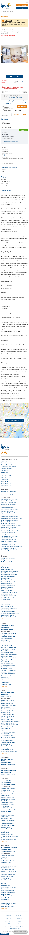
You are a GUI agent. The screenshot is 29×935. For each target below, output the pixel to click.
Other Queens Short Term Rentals (8, 633)
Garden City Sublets (5, 795)
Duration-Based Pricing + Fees (15, 97)
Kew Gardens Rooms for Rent (8, 673)
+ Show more (4, 552)
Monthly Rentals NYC (6, 485)
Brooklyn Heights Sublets (6, 583)
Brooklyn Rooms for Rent (7, 561)
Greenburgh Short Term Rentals (8, 887)
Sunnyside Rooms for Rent (7, 668)
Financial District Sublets (6, 537)
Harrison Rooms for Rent (6, 901)
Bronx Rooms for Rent (6, 696)
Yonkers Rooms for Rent (6, 858)
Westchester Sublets (6, 849)
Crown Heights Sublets (6, 610)
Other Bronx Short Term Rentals (8, 705)
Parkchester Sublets (5, 712)
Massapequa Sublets (6, 811)
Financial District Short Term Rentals (9, 536)
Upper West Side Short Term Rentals (9, 509)
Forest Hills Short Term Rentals (8, 649)
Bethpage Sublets (5, 832)
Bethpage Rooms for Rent (7, 834)
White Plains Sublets (5, 867)
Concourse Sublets (5, 744)
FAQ (9, 923)
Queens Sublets (5, 627)
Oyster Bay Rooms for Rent (7, 802)
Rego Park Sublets (5, 661)
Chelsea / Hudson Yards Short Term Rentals (11, 525)
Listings (8, 916)
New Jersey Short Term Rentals (8, 770)
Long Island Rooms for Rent (8, 784)
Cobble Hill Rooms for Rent (7, 606)
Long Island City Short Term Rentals (9, 644)
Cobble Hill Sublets (5, 604)
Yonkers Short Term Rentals (7, 855)
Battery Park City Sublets (6, 521)
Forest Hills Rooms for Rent (7, 652)
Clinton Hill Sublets (5, 599)
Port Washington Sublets (6, 837)
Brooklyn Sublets (5, 560)
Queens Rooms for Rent (7, 629)
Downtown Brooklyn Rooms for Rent (9, 616)
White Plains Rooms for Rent (7, 869)
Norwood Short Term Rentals (7, 716)
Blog (19, 921)
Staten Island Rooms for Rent (8, 764)
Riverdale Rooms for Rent (7, 703)
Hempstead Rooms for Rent (7, 791)
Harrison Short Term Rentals (7, 898)
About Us (8, 918)
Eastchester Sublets (5, 894)
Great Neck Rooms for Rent (7, 823)
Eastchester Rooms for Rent (7, 895)
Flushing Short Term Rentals (7, 681)
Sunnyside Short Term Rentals (8, 665)
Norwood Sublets (5, 717)
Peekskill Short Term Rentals (7, 876)
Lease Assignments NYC (6, 468)
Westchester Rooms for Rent (8, 851)
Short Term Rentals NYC (6, 464)
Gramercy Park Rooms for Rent (8, 544)
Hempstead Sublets (5, 790)
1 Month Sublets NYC (6, 474)
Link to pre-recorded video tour (9, 167)
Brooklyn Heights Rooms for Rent (8, 585)
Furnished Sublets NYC (6, 463)
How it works (9, 921)
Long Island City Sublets (6, 645)
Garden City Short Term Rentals (8, 794)
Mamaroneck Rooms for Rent (7, 906)
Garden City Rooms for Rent (7, 797)
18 (14, 72)
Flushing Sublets (5, 682)
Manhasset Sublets (5, 827)
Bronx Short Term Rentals (7, 692)
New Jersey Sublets (6, 772)
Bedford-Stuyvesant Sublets (7, 573)
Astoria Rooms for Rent (6, 642)
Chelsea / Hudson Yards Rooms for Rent (10, 528)
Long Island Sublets (6, 782)
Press (19, 923)
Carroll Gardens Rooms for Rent (8, 595)
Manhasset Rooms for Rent (7, 829)
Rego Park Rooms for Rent (7, 663)
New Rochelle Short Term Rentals (8, 860)
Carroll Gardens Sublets (6, 594)
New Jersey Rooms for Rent (8, 774)
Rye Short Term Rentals (6, 882)
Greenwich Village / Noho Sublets (8, 548)
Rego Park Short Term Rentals (8, 659)
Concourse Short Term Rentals (8, 742)
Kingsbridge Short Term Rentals (8, 726)
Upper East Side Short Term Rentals (9, 499)
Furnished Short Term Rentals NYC (9, 466)
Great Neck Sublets (5, 822)
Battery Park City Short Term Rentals (9, 520)
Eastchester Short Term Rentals (8, 892)
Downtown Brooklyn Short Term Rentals (10, 613)
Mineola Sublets (4, 816)
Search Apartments (22, 5)
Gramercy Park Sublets (6, 543)
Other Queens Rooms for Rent (8, 636)
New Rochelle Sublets (6, 862)
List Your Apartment (22, 7)
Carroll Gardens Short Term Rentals (9, 592)
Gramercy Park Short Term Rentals (9, 541)
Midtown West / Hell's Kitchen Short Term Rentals (12, 515)
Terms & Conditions (15, 928)
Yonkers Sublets (4, 857)
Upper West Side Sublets (7, 511)
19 (16, 72)
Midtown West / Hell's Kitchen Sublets (9, 516)
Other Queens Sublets (6, 635)
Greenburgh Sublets (5, 889)
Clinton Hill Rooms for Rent (7, 601)
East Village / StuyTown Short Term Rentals (11, 530)
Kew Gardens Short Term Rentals (8, 670)
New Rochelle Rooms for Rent (8, 864)
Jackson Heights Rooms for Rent (8, 657)
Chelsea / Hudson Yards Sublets (8, 527)
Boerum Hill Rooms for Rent (7, 579)
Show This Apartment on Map (14, 420)
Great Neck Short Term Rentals (8, 820)
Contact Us (19, 916)
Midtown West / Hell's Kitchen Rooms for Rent (11, 518)
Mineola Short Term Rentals (7, 815)
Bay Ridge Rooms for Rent (7, 569)
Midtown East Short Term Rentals (8, 504)
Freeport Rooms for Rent (6, 807)
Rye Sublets (3, 883)
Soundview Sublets (5, 739)
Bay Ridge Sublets (5, 567)
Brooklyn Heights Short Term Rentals (9, 582)
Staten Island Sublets (6, 762)
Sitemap (19, 918)
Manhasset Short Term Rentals (8, 825)
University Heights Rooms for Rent (9, 751)
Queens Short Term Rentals (7, 625)
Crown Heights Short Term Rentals (9, 608)
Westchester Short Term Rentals (9, 847)
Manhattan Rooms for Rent (7, 495)
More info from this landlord (11, 141)
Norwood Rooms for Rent (7, 719)
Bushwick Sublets (5, 588)
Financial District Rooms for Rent (8, 539)
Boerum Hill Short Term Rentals (8, 576)
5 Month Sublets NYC (6, 481)
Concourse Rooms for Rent (7, 745)
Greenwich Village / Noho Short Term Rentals (11, 546)
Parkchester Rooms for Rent (7, 714)
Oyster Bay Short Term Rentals (8, 799)
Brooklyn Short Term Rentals (8, 558)
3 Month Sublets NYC (6, 477)
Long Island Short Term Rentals (8, 780)
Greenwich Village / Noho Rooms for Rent (10, 550)
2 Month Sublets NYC (6, 476)
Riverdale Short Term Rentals (7, 700)
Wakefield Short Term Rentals (8, 732)
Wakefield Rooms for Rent (7, 735)
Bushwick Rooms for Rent (6, 590)
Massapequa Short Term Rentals (8, 809)
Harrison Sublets (5, 899)
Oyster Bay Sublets (5, 800)
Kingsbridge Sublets (5, 728)
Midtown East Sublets (6, 506)
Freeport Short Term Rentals (7, 804)
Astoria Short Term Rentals (7, 638)
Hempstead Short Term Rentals (8, 788)
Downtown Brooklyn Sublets (7, 615)
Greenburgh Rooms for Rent (7, 890)
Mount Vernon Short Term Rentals (8, 871)
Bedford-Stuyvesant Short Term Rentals (10, 571)
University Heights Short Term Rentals (9, 748)
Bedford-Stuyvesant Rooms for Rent (9, 574)
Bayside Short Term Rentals (7, 675)
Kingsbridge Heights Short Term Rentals (10, 721)
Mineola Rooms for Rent (6, 818)
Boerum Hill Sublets (5, 578)
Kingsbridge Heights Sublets (7, 723)
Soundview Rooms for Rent (7, 740)
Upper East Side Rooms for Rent (8, 502)
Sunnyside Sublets (5, 666)
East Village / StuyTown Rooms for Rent (10, 534)
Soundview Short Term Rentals (8, 737)
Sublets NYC (4, 461)
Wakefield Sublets (5, 733)
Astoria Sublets (4, 640)
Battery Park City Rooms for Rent (8, 523)
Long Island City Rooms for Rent (8, 647)
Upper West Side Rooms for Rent (8, 512)
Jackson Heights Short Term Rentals (9, 654)
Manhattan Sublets (5, 493)
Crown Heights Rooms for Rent (8, 611)
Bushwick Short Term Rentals (7, 587)
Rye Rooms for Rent (5, 885)
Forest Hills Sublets (5, 651)
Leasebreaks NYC (5, 470)
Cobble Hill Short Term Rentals (8, 603)
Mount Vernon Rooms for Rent (8, 874)
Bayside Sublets (4, 677)
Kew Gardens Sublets (6, 672)
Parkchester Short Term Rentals (8, 711)
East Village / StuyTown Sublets (8, 532)
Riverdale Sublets (5, 702)
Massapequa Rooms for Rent (7, 813)
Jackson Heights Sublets (6, 656)
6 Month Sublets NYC (6, 483)
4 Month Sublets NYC (6, 479)
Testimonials (8, 926)
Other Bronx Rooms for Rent (7, 708)
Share (17, 114)
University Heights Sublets (7, 749)
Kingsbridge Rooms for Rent (7, 730)
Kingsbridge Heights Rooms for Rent (9, 724)
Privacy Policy (19, 926)
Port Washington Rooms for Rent (8, 839)
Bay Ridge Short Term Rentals (8, 566)
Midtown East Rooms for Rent (7, 507)
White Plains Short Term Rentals (8, 866)
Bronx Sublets (4, 694)
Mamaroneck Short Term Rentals (8, 903)
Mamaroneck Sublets (6, 904)
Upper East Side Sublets (6, 500)
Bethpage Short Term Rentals (8, 831)
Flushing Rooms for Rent (6, 684)
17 (12, 72)
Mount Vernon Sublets (6, 873)
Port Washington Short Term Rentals (9, 836)
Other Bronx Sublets (5, 707)
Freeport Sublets (5, 806)
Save (24, 114)
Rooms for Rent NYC (5, 472)
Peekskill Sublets (5, 878)
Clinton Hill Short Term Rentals (8, 597)
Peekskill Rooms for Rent (6, 880)
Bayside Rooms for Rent (6, 679)
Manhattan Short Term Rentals (8, 491)
